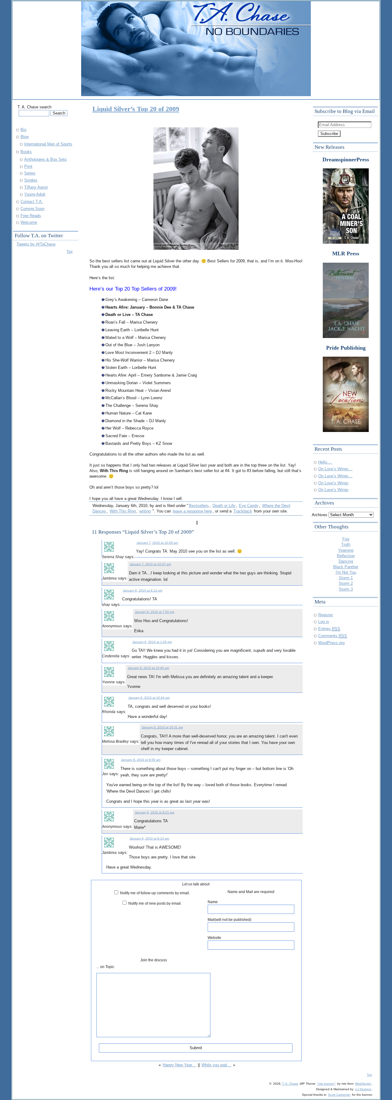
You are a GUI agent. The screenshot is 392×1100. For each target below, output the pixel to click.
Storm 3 (346, 589)
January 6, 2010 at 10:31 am (162, 727)
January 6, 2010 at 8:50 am (140, 759)
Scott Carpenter (339, 1094)
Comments (332, 635)
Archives (319, 514)
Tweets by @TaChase (36, 244)
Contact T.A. (32, 201)
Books (26, 151)
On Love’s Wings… (335, 469)
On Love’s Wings (333, 483)
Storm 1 (346, 578)
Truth (345, 544)
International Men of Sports (48, 144)
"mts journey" (326, 1083)
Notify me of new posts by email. (155, 903)
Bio (23, 129)
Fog (345, 539)
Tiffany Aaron (36, 187)
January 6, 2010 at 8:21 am (154, 812)
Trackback (242, 511)
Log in (323, 621)
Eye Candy (248, 505)
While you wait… (216, 1065)
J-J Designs (363, 1089)
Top (69, 251)
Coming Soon (32, 208)
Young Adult (34, 194)
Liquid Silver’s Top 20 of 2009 (135, 109)
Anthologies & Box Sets (45, 159)
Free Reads (31, 215)
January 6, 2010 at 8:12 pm (142, 590)
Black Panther (345, 567)
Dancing (346, 561)
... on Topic (105, 967)
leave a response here (192, 511)
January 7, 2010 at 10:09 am (157, 542)
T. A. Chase (290, 1083)
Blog (24, 136)
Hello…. (325, 462)
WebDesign (363, 1083)
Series (30, 173)
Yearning (345, 550)
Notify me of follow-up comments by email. (155, 893)
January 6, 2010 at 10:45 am (148, 668)
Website (214, 938)
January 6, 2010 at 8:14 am (149, 838)
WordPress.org (331, 642)
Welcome (29, 222)
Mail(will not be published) (229, 920)
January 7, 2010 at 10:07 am (150, 564)
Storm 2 (346, 583)
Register (325, 615)
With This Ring (123, 511)
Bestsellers (199, 505)
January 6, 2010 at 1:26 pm (152, 642)
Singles (30, 180)
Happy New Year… (179, 1065)
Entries (329, 628)
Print (28, 166)
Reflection (346, 556)
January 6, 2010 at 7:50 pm (154, 612)
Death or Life (224, 505)
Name (213, 902)
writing (145, 511)
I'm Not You (346, 572)
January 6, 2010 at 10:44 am (149, 697)
